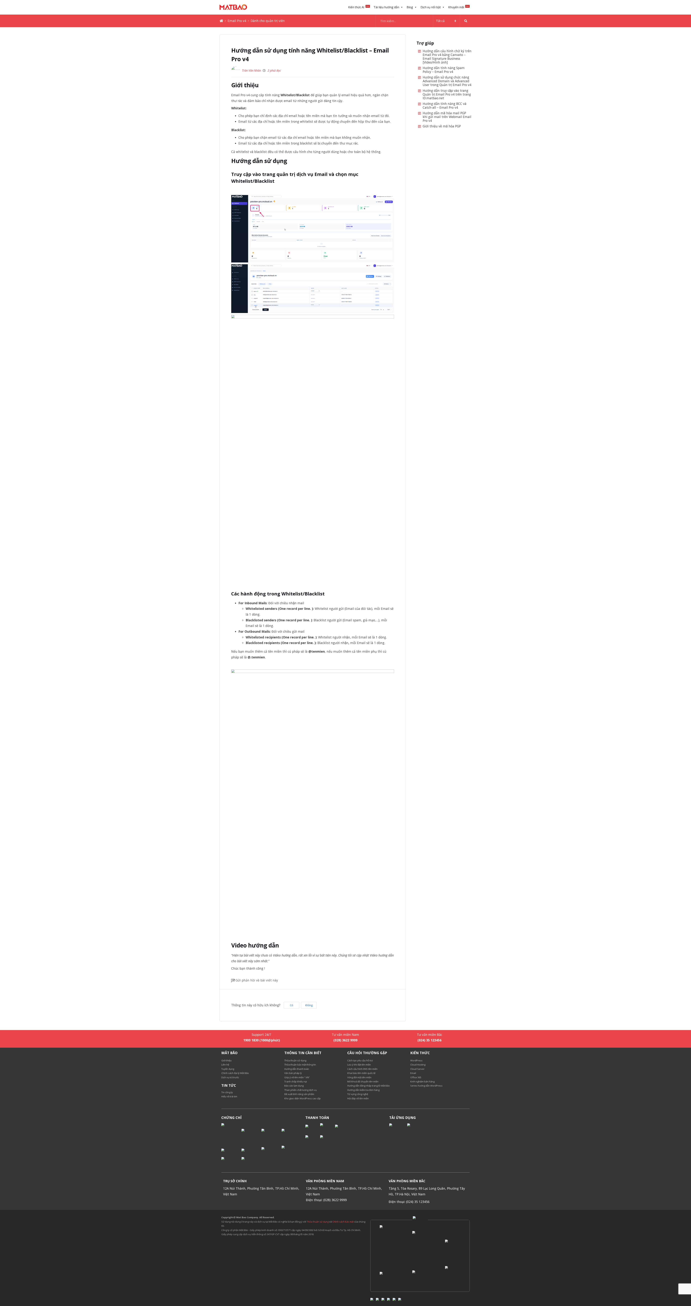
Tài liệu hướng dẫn (386, 7)
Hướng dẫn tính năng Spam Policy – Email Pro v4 (444, 70)
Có (291, 1005)
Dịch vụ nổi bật (431, 7)
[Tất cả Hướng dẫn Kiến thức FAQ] (423, 21)
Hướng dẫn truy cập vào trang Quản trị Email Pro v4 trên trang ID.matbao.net (447, 94)
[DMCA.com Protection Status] (231, 1133)
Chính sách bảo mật (343, 1221)
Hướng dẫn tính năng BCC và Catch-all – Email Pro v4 (444, 106)
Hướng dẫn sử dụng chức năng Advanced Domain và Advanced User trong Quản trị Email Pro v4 (447, 81)
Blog (410, 7)
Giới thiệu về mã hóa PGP (442, 126)
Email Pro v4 (237, 21)
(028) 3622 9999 (345, 1040)
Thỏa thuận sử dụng (318, 1221)
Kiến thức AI (358, 7)
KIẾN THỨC (420, 1053)
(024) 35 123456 (429, 1040)
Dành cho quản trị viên (268, 21)
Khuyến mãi (458, 7)
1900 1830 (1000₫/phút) (261, 1040)
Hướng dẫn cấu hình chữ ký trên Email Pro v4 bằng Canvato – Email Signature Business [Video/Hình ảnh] (447, 56)
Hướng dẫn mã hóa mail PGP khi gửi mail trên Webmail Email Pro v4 (447, 117)
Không (309, 1005)
